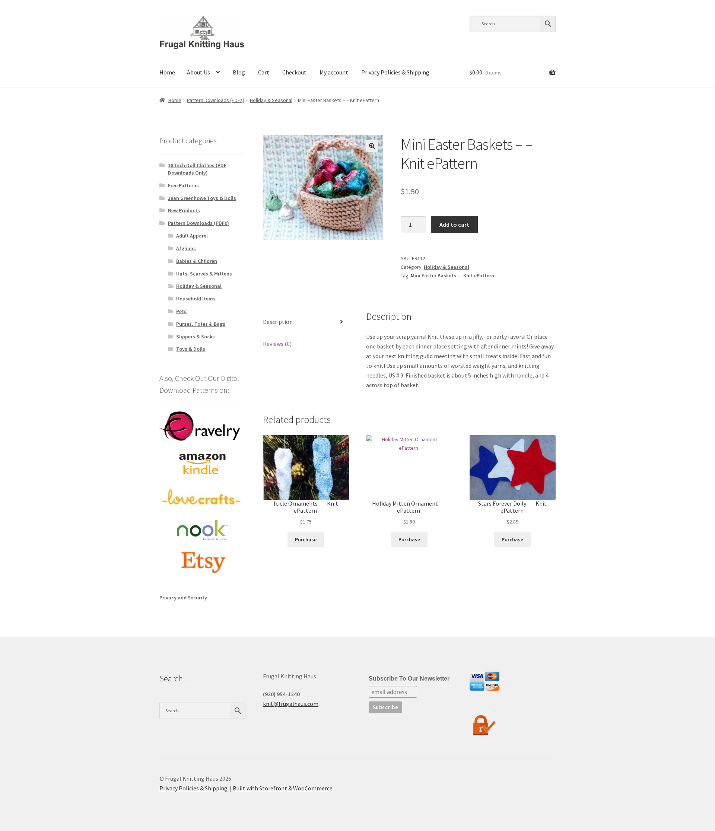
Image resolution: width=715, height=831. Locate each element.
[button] (372, 146)
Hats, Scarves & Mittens (204, 273)
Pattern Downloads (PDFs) (215, 100)
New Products (184, 210)
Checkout (294, 72)
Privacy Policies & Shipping (395, 72)
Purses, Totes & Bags (200, 324)
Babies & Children (196, 261)
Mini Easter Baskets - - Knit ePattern (453, 275)
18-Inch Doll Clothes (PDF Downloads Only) (197, 169)
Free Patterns (183, 185)
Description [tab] (278, 321)
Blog (239, 72)
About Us (198, 72)
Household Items (196, 298)
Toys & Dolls (190, 349)
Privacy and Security (183, 597)
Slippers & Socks (195, 336)
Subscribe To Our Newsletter (409, 678)
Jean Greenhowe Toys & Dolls (202, 198)
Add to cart (454, 224)
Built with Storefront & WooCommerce (283, 788)
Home (167, 72)
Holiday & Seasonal (271, 100)
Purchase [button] (306, 539)
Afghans (186, 248)
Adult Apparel (192, 235)
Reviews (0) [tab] (277, 343)
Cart (263, 72)
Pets (181, 311)
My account (334, 72)
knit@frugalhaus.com (290, 703)
